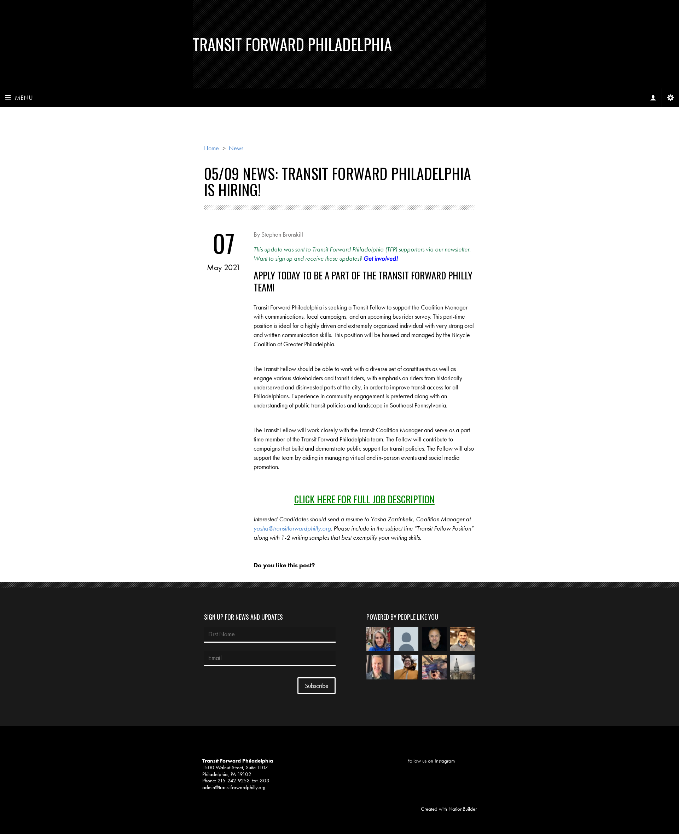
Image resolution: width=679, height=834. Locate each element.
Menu (24, 97)
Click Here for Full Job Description (364, 499)
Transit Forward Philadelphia (292, 44)
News (236, 148)
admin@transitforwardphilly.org (234, 787)
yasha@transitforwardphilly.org (292, 528)
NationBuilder (462, 808)
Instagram (445, 760)
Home (211, 148)
